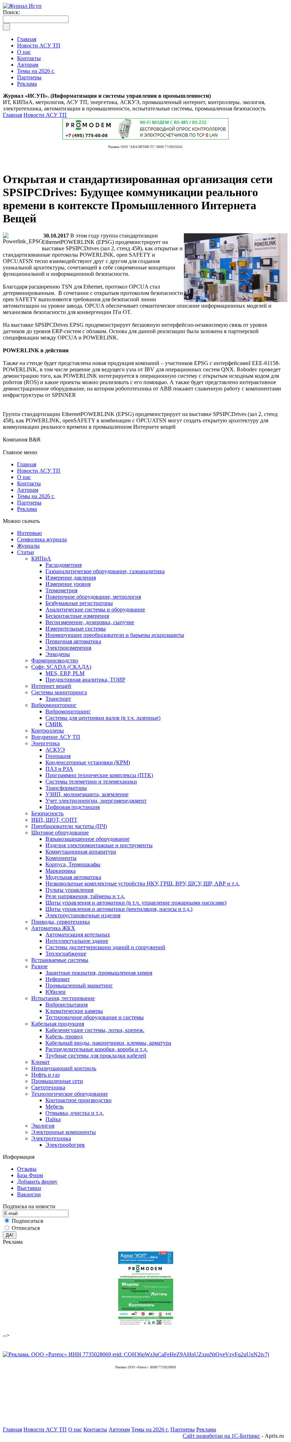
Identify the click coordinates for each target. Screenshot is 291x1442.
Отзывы (27, 1169)
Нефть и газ (45, 1075)
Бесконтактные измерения (77, 616)
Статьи (25, 552)
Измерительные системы (75, 629)
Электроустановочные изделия (82, 915)
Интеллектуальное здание (76, 941)
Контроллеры (47, 731)
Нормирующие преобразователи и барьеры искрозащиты (114, 635)
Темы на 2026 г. (36, 496)
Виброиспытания (66, 1005)
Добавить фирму (37, 1182)
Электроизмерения (68, 648)
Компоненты (61, 858)
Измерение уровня (67, 584)
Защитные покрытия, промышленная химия (98, 973)
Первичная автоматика (73, 641)
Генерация (58, 756)
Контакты (29, 483)
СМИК (53, 724)
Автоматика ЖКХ (53, 928)
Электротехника (51, 1138)
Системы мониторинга (59, 692)
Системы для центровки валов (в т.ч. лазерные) (102, 718)
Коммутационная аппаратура (80, 852)
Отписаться (26, 1228)
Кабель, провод (64, 1036)
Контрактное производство (78, 1100)
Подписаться (27, 1221)
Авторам (27, 490)
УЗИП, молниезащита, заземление (86, 794)
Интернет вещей (51, 686)
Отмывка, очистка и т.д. (74, 1113)
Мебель (54, 1107)
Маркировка (60, 871)
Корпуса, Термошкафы (72, 864)
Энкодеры (57, 654)
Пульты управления (69, 890)
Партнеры (29, 503)
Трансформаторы (66, 788)
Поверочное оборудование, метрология (93, 597)
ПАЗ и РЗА (59, 769)
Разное (39, 966)
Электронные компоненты (63, 1132)
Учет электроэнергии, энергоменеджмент (96, 801)
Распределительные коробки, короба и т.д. (96, 1049)
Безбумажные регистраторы (79, 603)
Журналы (28, 546)
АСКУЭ (55, 750)
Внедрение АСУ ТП (55, 737)
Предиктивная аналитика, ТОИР (85, 680)
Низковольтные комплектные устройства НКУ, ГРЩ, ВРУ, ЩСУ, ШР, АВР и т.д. (142, 883)
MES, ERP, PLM (64, 673)
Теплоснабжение (65, 954)
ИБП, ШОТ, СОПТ (54, 820)
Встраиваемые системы (59, 960)
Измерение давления (70, 578)
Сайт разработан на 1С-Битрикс (221, 1436)
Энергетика (45, 743)
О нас (24, 477)
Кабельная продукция (57, 1024)
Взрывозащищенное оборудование (87, 839)
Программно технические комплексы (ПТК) (99, 775)
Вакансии (29, 1194)
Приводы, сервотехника (60, 922)
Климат (40, 1062)
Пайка (53, 1119)
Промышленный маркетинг (79, 985)
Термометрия (61, 590)
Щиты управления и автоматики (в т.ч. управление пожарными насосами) (135, 903)
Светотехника (48, 1087)
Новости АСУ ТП (45, 115)
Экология (42, 1126)
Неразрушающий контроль (63, 1068)
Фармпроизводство (54, 660)
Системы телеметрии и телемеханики (91, 782)
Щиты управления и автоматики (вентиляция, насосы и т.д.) (118, 909)
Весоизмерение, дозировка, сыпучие (89, 622)
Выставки (29, 1188)
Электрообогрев (65, 1145)
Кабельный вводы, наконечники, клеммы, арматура (108, 1043)
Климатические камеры (74, 1011)
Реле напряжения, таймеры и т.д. (85, 896)
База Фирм (30, 1175)
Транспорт (58, 699)
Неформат (57, 979)
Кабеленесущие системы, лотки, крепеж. (94, 1030)
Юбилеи (55, 992)
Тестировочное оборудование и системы (94, 1017)
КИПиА (41, 558)
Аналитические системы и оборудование (95, 609)
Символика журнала (42, 539)
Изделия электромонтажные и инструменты (99, 845)
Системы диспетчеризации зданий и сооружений (105, 947)
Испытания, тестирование (63, 998)
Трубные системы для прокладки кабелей (95, 1056)
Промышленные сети (57, 1081)
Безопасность (47, 813)
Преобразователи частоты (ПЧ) (69, 826)
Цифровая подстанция (72, 807)
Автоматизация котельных (77, 934)
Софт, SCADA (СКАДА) (61, 667)
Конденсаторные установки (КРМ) (87, 762)
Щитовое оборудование (60, 833)
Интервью (29, 533)
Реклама (27, 509)
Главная (12, 115)
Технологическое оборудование (69, 1094)
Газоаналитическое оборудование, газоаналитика (105, 571)
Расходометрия (63, 565)
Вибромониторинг (54, 705)
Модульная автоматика (73, 877)
